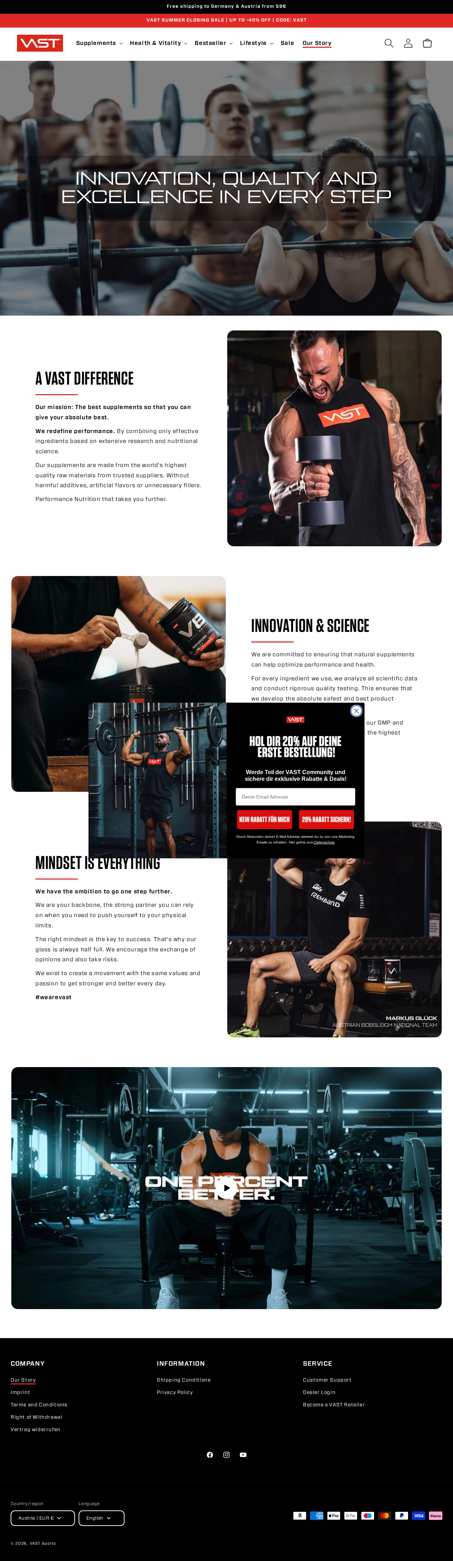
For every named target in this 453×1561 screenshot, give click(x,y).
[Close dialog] (356, 710)
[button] (264, 819)
